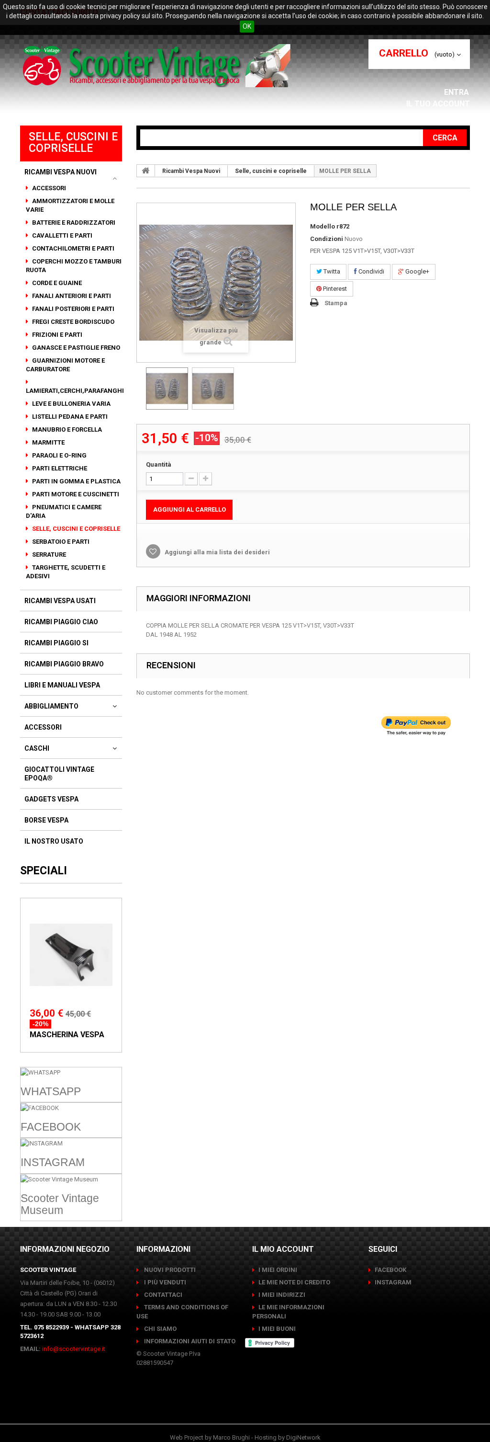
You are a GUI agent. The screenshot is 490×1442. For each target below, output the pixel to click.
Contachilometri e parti (72, 248)
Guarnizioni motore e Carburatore (65, 365)
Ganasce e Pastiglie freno (75, 347)
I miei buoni (277, 1328)
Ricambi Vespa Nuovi (60, 172)
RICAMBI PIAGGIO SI (56, 643)
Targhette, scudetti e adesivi (65, 572)
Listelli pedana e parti (69, 416)
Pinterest (334, 288)
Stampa (335, 303)
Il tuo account (438, 103)
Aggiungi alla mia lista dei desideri (216, 552)
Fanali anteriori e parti (71, 295)
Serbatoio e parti (60, 541)
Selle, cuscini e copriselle (75, 528)
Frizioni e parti (56, 334)
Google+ (416, 271)
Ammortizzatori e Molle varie (70, 205)
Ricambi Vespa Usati (60, 601)
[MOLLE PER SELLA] (167, 388)
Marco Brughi (231, 1437)
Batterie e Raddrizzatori (73, 222)
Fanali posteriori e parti (72, 308)
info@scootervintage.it (73, 1348)
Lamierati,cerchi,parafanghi (75, 390)
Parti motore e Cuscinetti (75, 494)
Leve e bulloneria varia (71, 403)
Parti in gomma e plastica (76, 481)
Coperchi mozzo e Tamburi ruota (74, 266)
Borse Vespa (46, 820)
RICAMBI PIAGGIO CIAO (61, 622)
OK (247, 26)
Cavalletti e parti (61, 235)
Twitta (331, 271)
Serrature (48, 554)
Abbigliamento (51, 706)
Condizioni (326, 238)
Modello (322, 226)
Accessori (48, 188)
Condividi (370, 271)
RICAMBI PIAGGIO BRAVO (64, 664)
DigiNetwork (303, 1437)
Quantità (158, 464)
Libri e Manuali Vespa (62, 685)
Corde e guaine (56, 282)
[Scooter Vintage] (158, 65)
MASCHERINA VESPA (67, 1034)
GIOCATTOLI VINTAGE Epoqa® (59, 774)
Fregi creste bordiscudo (72, 321)
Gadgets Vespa (51, 799)
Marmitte (48, 442)
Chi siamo (160, 1328)
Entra (457, 92)
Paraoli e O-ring (59, 455)
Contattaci (162, 1294)
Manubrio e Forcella (66, 429)
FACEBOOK (390, 1269)
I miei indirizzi (281, 1294)
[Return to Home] (146, 170)
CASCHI (36, 748)
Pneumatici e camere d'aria (63, 511)
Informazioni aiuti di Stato (189, 1341)
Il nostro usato (53, 841)
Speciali (43, 870)
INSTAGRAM (393, 1282)
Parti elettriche (59, 468)
